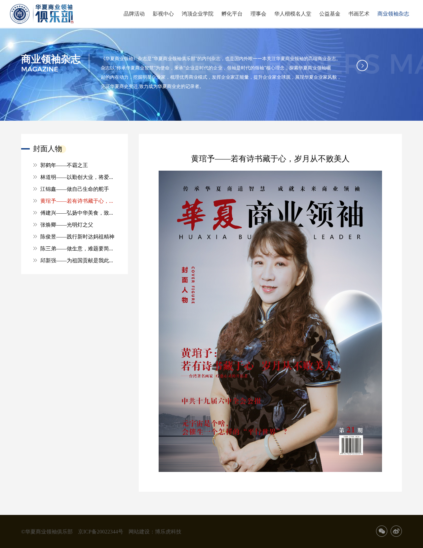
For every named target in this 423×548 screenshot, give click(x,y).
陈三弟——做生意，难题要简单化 (78, 248)
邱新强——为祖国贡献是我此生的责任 (78, 260)
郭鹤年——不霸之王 (64, 165)
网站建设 (139, 531)
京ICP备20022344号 (100, 531)
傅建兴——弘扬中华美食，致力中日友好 (78, 212)
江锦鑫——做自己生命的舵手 (74, 188)
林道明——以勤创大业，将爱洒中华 (78, 177)
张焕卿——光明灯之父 (66, 224)
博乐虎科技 (168, 531)
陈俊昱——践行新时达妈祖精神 (77, 236)
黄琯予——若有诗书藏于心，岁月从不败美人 (78, 200)
